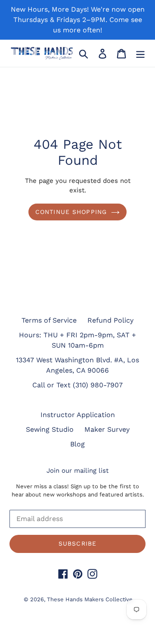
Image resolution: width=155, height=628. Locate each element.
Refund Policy (110, 320)
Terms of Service (49, 320)
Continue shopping (71, 211)
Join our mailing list (77, 470)
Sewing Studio (50, 429)
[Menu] (140, 53)
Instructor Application (77, 415)
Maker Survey (107, 429)
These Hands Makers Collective (90, 599)
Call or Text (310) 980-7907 (77, 385)
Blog (77, 444)
